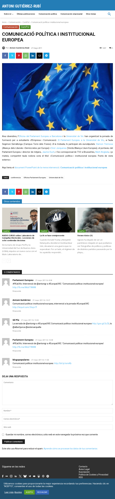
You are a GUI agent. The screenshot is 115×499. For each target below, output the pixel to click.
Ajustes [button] (18, 492)
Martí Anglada (102, 152)
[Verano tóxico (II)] (95, 220)
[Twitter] (12, 56)
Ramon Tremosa (104, 144)
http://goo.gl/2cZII (100, 323)
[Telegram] (46, 56)
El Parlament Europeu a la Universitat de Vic (81, 140)
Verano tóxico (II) (85, 236)
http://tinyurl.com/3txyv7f (25, 307)
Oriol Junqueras (58, 148)
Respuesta (17, 291)
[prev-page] (4, 261)
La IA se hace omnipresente (52, 236)
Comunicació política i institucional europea (83, 167)
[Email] (40, 56)
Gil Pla (16, 319)
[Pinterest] (19, 56)
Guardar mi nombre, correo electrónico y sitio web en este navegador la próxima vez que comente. (52, 434)
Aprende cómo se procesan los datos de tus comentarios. (71, 448)
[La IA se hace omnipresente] (57, 220)
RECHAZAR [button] (42, 492)
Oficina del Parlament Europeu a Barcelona (40, 136)
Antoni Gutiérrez (22, 300)
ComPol (26, 22)
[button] (109, 14)
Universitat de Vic (75, 136)
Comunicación (15, 22)
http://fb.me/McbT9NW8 (24, 287)
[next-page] (9, 261)
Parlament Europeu (23, 280)
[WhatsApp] (26, 56)
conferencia (16, 177)
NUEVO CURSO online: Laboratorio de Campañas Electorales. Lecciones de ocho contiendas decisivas (18, 238)
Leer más (9, 492)
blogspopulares (21, 359)
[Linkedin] (33, 56)
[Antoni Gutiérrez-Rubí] (4, 47)
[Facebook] (5, 56)
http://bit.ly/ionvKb (62, 363)
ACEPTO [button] (29, 492)
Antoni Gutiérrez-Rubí (19, 48)
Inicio (4, 22)
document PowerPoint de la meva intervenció (37, 167)
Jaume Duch (48, 152)
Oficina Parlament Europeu (35, 177)
